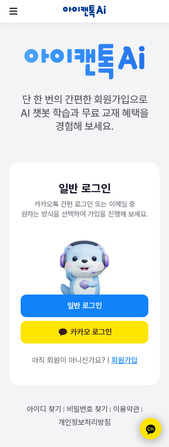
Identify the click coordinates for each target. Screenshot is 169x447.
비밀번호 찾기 (87, 409)
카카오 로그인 (91, 331)
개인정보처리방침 (84, 422)
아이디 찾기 (44, 409)
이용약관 (126, 409)
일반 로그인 (84, 305)
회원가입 (124, 360)
